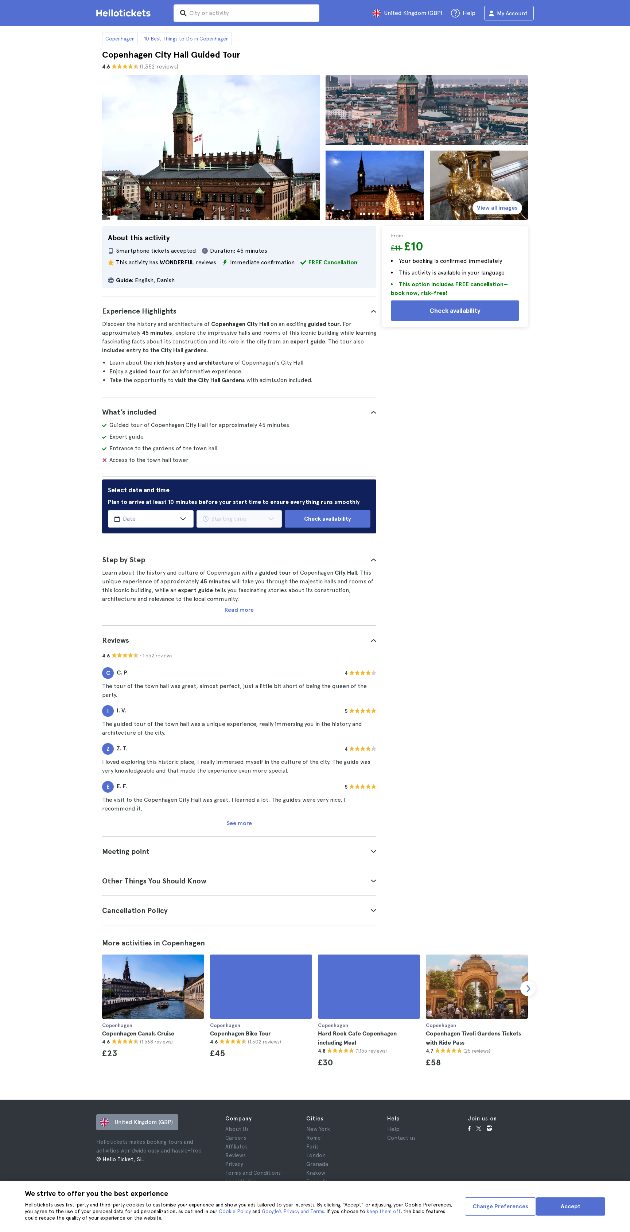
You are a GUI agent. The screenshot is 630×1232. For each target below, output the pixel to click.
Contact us (401, 1138)
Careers (235, 1138)
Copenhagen (120, 39)
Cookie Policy (235, 1211)
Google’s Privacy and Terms (293, 1211)
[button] (239, 311)
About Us (237, 1129)
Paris (312, 1146)
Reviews (235, 1155)
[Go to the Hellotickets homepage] (124, 13)
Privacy (234, 1164)
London (316, 1155)
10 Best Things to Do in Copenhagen (186, 39)
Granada (317, 1164)
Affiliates (236, 1146)
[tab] (239, 311)
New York (318, 1129)
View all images (497, 207)
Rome (313, 1138)
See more (239, 823)
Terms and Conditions (253, 1173)
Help (393, 1129)
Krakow (315, 1173)
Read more (239, 609)
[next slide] (528, 988)
